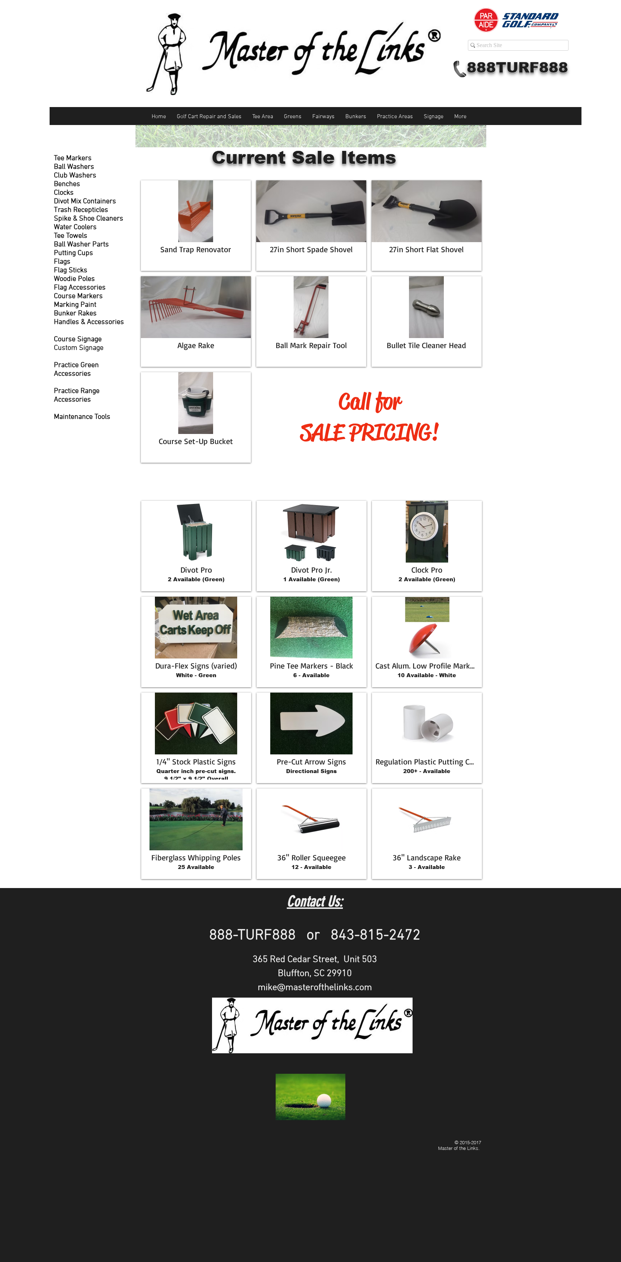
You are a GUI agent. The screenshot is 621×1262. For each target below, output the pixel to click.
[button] (196, 225)
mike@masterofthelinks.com (315, 987)
